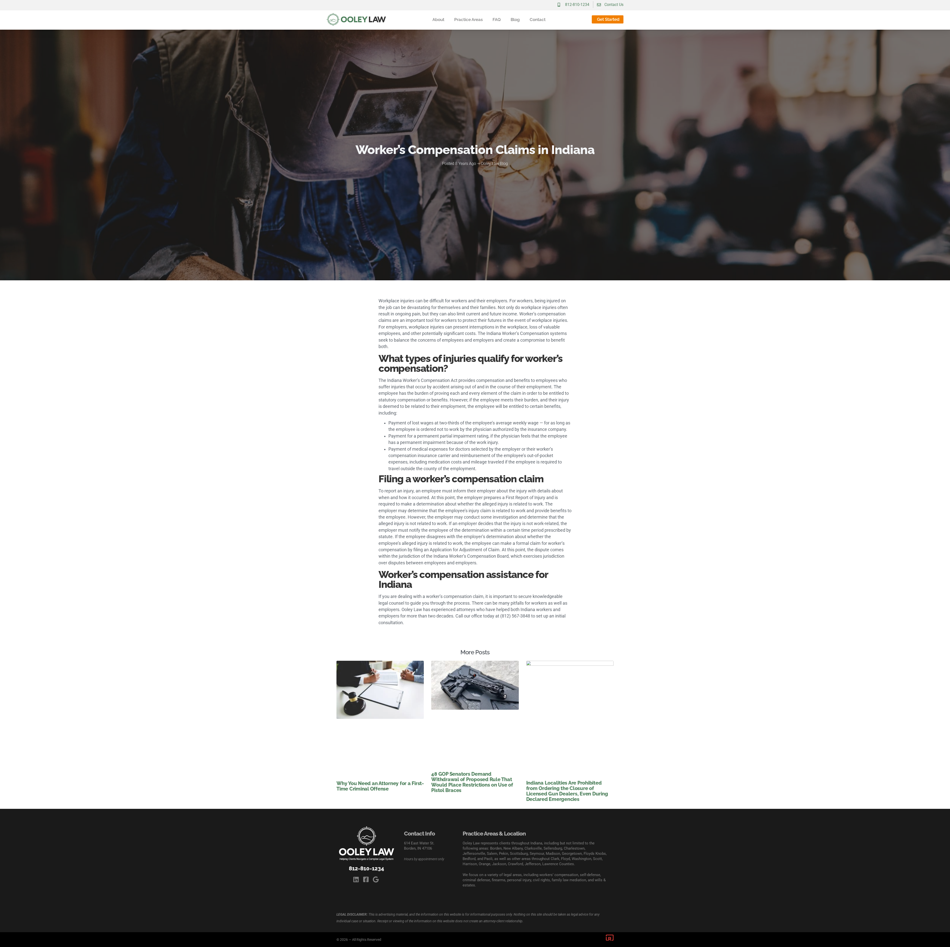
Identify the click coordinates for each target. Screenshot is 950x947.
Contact (538, 19)
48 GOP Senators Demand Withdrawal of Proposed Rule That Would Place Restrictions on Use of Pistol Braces (472, 782)
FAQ (497, 19)
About (438, 19)
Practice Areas (468, 19)
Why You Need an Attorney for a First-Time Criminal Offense (380, 786)
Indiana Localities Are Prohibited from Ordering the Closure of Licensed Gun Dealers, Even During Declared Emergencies (567, 791)
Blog (515, 19)
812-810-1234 (366, 868)
